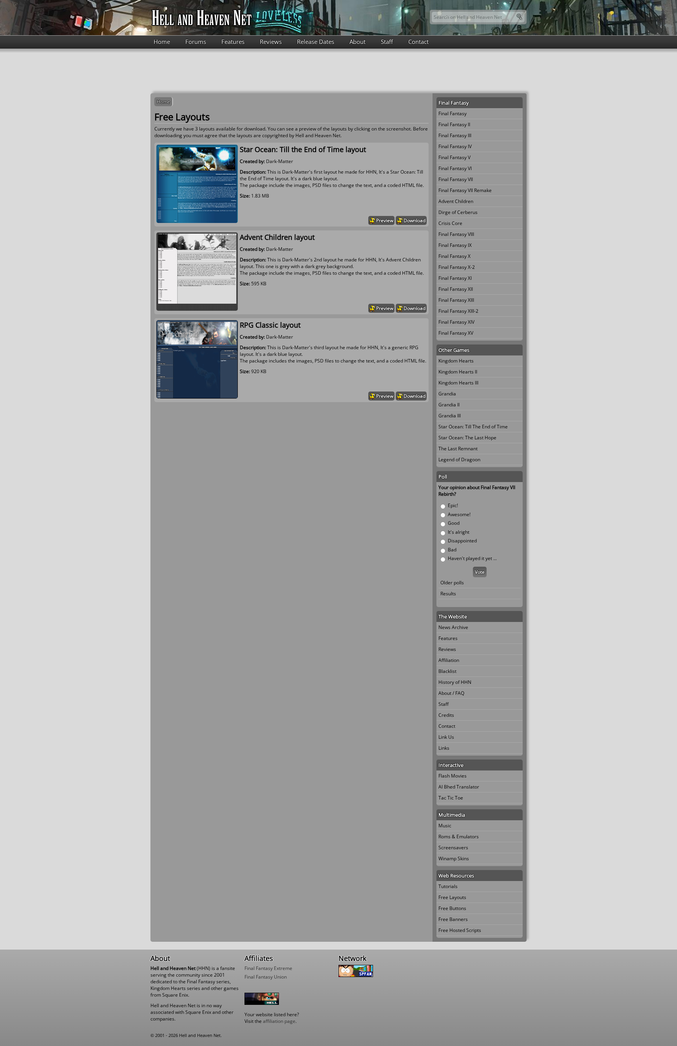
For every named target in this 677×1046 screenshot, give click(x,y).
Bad (452, 549)
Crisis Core (450, 223)
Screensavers (453, 847)
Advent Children (455, 201)
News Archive (453, 627)
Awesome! (459, 514)
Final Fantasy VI (455, 168)
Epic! (453, 505)
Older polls (452, 582)
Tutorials (448, 886)
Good (454, 523)
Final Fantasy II (454, 124)
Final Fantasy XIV (456, 322)
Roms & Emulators (458, 836)
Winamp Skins (453, 858)
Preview (384, 220)
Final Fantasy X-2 (456, 267)
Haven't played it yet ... (472, 558)
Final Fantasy (452, 113)
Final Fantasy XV (455, 333)
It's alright (458, 532)
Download (414, 220)
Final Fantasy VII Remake (465, 190)
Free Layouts (452, 897)
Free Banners (453, 919)
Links (443, 748)
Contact (418, 41)
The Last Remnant (458, 448)
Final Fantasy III (454, 135)
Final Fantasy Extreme (268, 968)
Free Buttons (452, 908)
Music (444, 825)
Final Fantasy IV (455, 146)
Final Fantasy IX (455, 245)
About (357, 41)
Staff (387, 41)
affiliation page (279, 1021)
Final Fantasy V (454, 157)
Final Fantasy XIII (456, 300)
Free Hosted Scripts (459, 930)
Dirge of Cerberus (458, 212)
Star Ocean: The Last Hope (467, 437)
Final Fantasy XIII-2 (458, 311)
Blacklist (447, 671)
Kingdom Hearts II (457, 371)
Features (232, 41)
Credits (446, 715)
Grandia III (449, 415)
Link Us (446, 737)
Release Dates (315, 41)
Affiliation (448, 660)
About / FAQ (451, 693)
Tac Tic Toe (450, 797)
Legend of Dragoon (459, 459)
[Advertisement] (338, 70)
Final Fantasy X (454, 256)
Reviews (271, 41)
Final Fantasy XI (455, 278)
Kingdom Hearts (456, 360)
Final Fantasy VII (455, 179)
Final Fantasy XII (455, 289)
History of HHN (454, 682)
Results (448, 593)
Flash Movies (452, 775)
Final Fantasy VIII (456, 234)
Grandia (447, 393)
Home (162, 41)
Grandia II (449, 404)
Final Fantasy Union (265, 976)
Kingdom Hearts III (458, 382)
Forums (195, 41)
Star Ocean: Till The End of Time (473, 426)
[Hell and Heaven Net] (201, 17)
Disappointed (462, 540)
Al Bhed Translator (458, 786)
